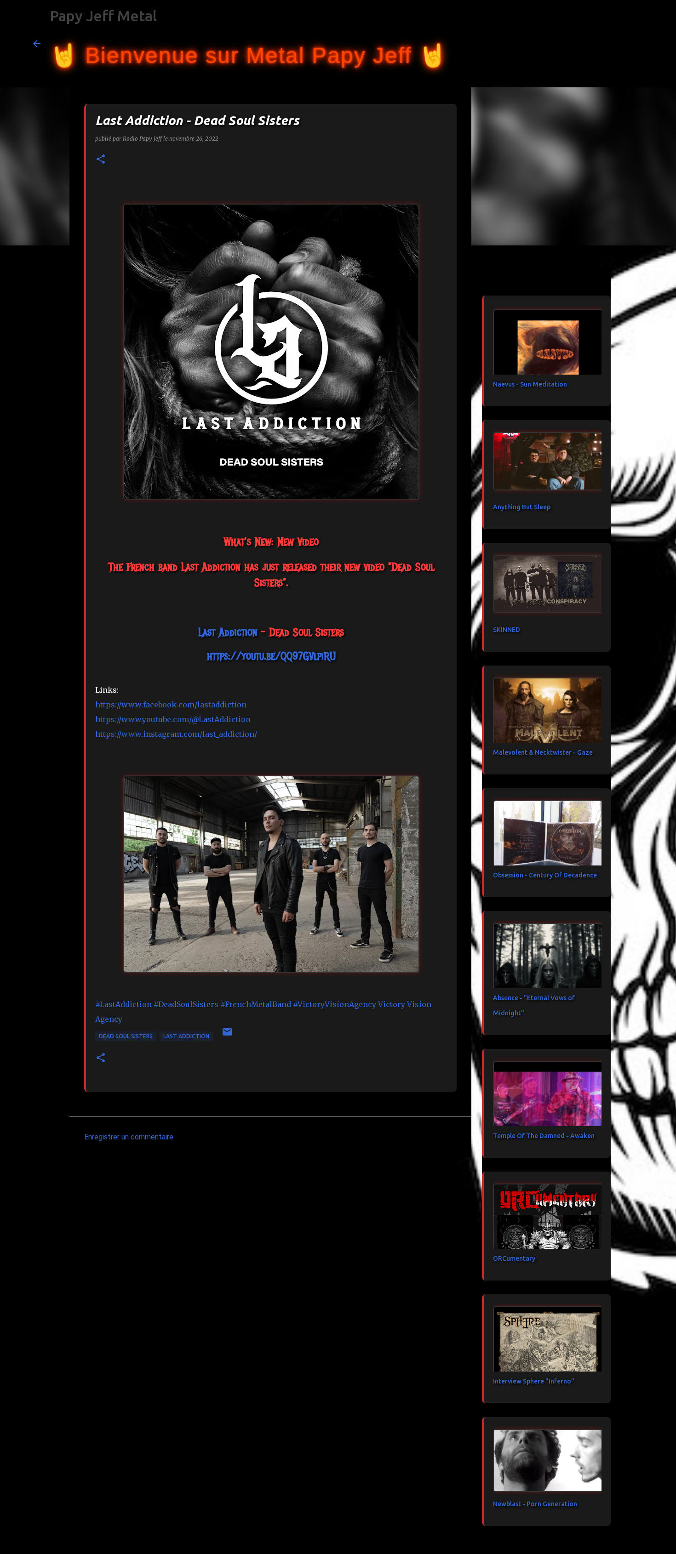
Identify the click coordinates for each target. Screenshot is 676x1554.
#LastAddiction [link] (123, 1004)
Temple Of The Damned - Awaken (544, 1135)
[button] (100, 160)
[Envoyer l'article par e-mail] (227, 1035)
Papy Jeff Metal (103, 15)
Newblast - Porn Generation (535, 1504)
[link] (228, 632)
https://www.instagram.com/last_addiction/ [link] (176, 734)
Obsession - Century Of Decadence (545, 875)
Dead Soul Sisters (126, 1036)
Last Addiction (186, 1036)
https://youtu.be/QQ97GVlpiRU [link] (271, 656)
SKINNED (506, 629)
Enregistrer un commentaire (128, 1137)
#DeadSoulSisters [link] (186, 1004)
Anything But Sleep (521, 507)
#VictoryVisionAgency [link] (334, 1004)
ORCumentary (514, 1258)
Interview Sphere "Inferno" (533, 1381)
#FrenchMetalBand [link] (255, 1004)
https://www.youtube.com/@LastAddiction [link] (173, 719)
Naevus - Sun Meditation (530, 384)
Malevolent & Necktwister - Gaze (543, 752)
